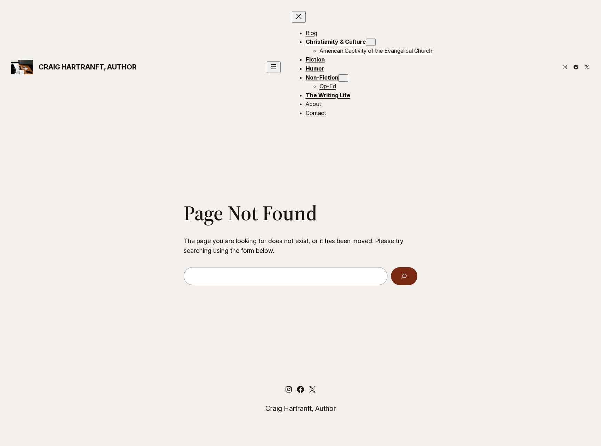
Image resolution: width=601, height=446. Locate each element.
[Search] (404, 276)
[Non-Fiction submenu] (343, 78)
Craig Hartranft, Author (88, 67)
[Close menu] (299, 17)
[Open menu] (274, 67)
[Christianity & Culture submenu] (371, 42)
